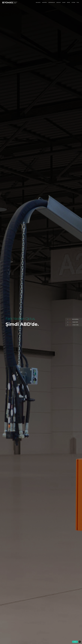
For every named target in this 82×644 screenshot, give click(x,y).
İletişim (73, 2)
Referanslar (51, 2)
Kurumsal (44, 2)
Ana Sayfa (38, 2)
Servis (68, 2)
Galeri (63, 2)
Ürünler (58, 2)
